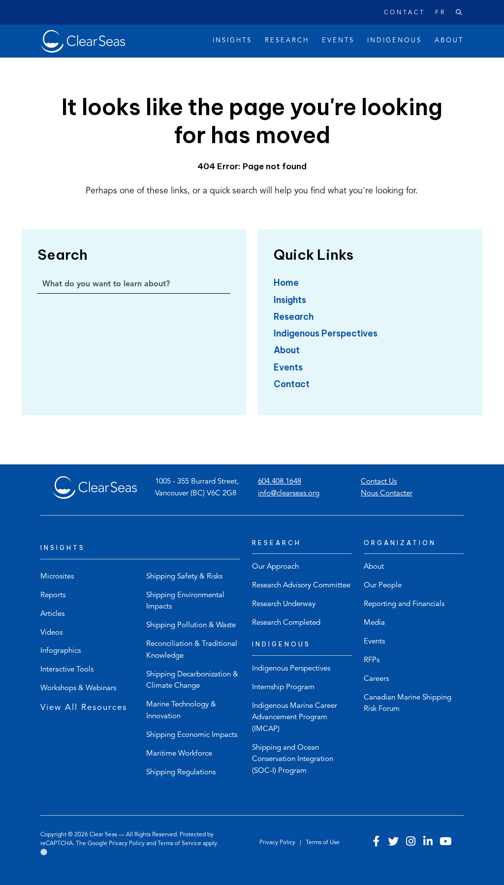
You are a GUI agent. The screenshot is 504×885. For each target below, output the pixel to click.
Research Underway (283, 604)
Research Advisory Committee (301, 585)
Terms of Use (323, 843)
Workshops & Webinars (78, 688)
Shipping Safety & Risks (184, 576)
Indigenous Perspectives (326, 333)
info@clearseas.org (288, 493)
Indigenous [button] (394, 40)
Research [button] (287, 40)
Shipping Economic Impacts (191, 735)
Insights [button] (232, 40)
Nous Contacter (386, 493)
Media (374, 623)
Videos (51, 633)
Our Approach (275, 567)
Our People (383, 585)
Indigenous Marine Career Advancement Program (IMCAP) (294, 717)
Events (288, 367)
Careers (376, 679)
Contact (404, 13)
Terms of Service (179, 844)
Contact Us (379, 482)
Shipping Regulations (181, 772)
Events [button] (338, 40)
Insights (290, 299)
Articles (52, 614)
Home (286, 282)
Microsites (57, 576)
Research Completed (286, 623)
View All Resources (83, 707)
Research (294, 316)
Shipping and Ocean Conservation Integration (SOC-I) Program (292, 759)
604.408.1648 (279, 482)
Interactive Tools (67, 669)
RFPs (371, 660)
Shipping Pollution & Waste (191, 625)
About (287, 350)
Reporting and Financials (404, 604)
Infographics (60, 651)
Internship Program (283, 687)
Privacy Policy (127, 844)
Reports (52, 595)
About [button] (449, 40)
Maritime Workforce (179, 754)
